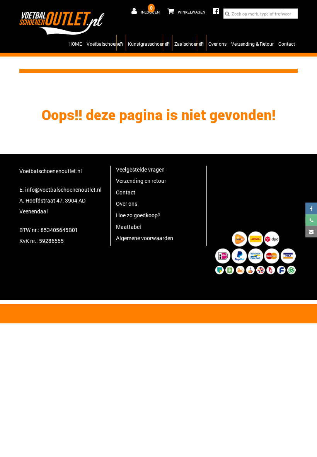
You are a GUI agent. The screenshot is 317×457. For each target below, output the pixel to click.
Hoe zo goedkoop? (138, 215)
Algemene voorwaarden (144, 238)
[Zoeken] (227, 14)
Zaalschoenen (189, 44)
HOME (75, 44)
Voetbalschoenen (105, 44)
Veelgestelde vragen (140, 169)
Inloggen (150, 12)
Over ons (217, 44)
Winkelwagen (184, 10)
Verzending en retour (141, 180)
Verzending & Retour (252, 44)
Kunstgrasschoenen (149, 44)
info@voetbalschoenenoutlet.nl (63, 189)
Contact (286, 44)
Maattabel (128, 226)
